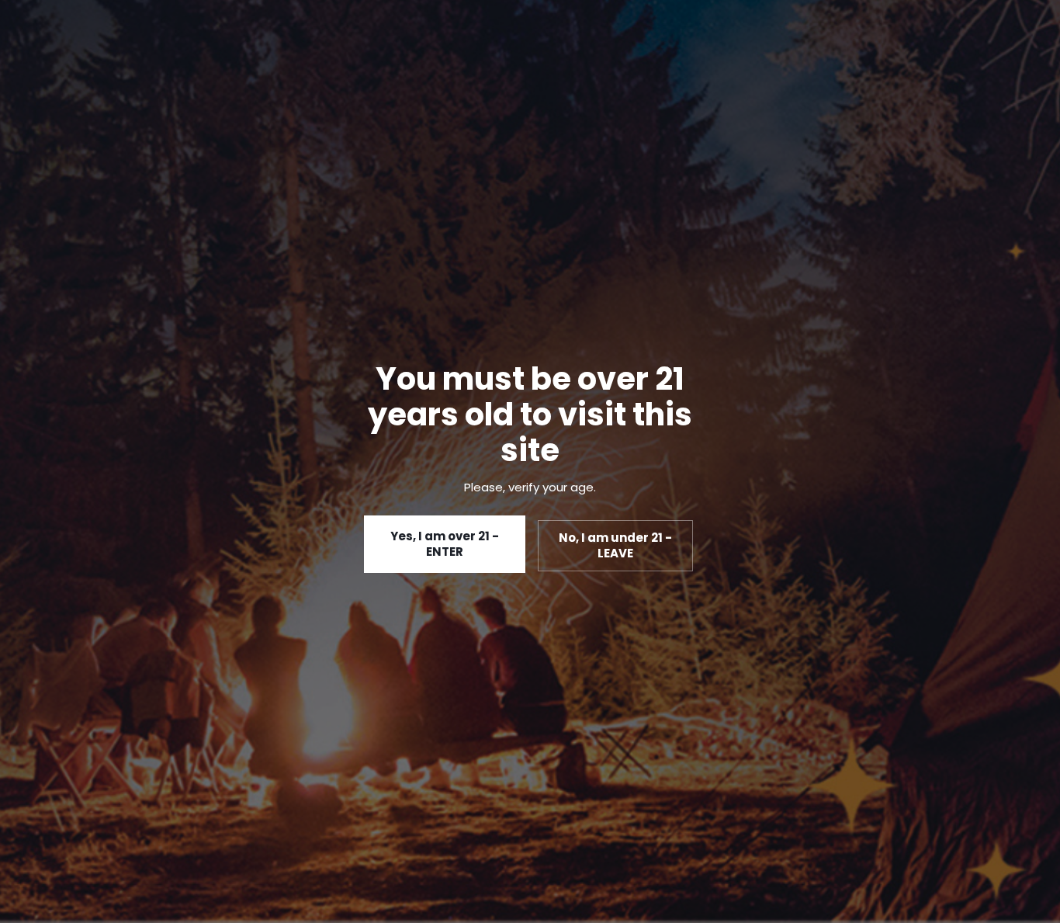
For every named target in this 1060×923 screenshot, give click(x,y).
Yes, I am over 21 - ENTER (444, 544)
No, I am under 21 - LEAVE (615, 545)
